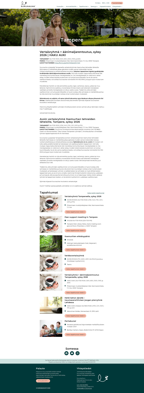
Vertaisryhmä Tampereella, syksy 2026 (83, 196)
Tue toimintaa (117, 3)
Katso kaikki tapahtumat (95, 193)
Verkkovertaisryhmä (74, 256)
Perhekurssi (70, 321)
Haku (98, 3)
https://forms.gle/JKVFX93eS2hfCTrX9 (67, 63)
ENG (103, 3)
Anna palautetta (43, 381)
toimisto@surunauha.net (84, 388)
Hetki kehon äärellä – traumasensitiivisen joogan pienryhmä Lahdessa (83, 300)
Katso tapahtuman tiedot (75, 212)
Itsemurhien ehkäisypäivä (77, 236)
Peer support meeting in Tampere (81, 217)
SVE (108, 3)
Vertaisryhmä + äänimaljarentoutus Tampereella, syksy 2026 (82, 276)
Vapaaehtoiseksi (105, 6)
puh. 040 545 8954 (82, 385)
